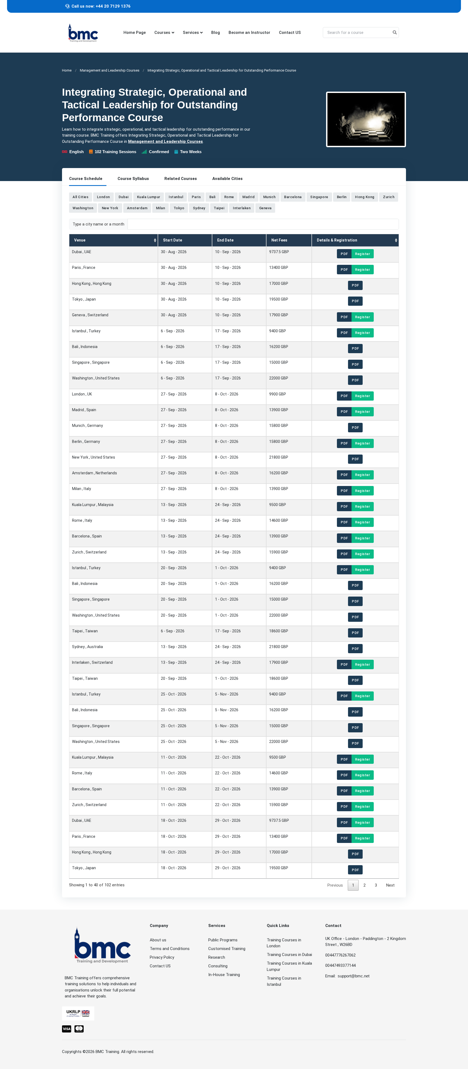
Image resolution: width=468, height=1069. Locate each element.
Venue (79, 240)
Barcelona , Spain (87, 536)
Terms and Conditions (170, 948)
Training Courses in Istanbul (284, 981)
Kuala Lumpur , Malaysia (92, 504)
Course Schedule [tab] (85, 178)
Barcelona (293, 197)
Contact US (290, 32)
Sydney (199, 208)
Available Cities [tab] (227, 178)
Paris (196, 197)
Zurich (388, 197)
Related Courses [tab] (180, 178)
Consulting (217, 966)
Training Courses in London (284, 943)
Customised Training (226, 948)
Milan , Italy (81, 489)
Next (390, 885)
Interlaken (242, 208)
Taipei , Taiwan (85, 631)
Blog (215, 32)
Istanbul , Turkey (86, 331)
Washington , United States (96, 378)
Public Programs (223, 940)
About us (158, 940)
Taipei (219, 208)
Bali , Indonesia (85, 346)
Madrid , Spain (84, 410)
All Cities (80, 197)
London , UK (82, 394)
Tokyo (179, 208)
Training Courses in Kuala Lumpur (289, 966)
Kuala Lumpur (148, 197)
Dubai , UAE (81, 252)
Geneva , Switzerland (90, 315)
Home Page (134, 32)
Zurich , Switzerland (89, 552)
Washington (83, 208)
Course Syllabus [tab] (133, 178)
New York (110, 208)
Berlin (342, 197)
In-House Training (224, 974)
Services (191, 32)
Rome (229, 197)
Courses (162, 32)
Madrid (248, 197)
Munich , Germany (87, 425)
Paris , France (83, 267)
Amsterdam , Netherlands (94, 473)
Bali (212, 197)
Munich (269, 197)
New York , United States (93, 457)
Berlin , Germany (86, 441)
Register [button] (362, 254)
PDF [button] (344, 254)
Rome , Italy (82, 520)
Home (67, 70)
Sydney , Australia (87, 647)
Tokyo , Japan (84, 299)
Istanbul (176, 197)
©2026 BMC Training (101, 1051)
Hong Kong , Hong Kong (91, 283)
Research (216, 957)
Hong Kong (365, 197)
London (103, 197)
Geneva (265, 208)
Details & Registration (337, 240)
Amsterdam (137, 208)
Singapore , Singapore (91, 362)
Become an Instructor (249, 32)
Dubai (124, 197)
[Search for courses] (395, 32)
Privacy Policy (162, 957)
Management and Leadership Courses (109, 70)
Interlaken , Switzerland (92, 662)
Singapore (319, 197)
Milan (160, 208)
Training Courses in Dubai (289, 954)
